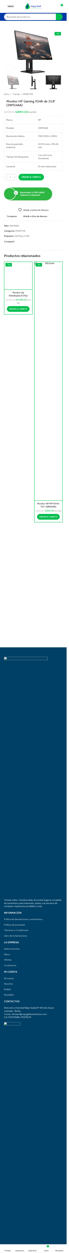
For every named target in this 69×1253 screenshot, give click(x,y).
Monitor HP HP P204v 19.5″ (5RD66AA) (48, 505)
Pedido (7, 989)
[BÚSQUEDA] (59, 17)
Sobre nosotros (12, 948)
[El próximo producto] (61, 94)
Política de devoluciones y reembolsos (23, 919)
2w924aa (19, 236)
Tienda (16, 94)
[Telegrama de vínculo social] (32, 241)
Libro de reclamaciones (15, 935)
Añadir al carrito (31, 177)
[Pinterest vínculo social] (24, 241)
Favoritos (8, 983)
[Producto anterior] (53, 94)
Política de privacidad (14, 924)
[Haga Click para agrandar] (10, 67)
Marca (7, 954)
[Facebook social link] (17, 241)
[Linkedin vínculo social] (28, 241)
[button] (7, 52)
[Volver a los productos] (57, 94)
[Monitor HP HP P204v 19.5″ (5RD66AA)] (48, 381)
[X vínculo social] (20, 241)
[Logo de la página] (33, 6)
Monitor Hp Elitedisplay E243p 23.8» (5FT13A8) (18, 506)
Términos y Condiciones (16, 930)
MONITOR (28, 94)
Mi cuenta (8, 978)
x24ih (27, 236)
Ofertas (8, 959)
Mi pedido (9, 994)
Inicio (6, 94)
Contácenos (10, 965)
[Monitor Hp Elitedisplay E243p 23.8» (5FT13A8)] (18, 381)
